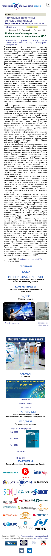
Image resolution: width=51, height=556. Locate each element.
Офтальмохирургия (21, 429)
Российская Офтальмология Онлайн (35, 536)
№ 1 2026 (14, 439)
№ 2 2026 (14, 432)
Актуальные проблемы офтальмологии (24, 23)
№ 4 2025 (14, 445)
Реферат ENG (10, 27)
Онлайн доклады (12, 323)
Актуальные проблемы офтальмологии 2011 (20, 19)
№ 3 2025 (21, 451)
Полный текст (32, 27)
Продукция (25, 399)
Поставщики (26, 407)
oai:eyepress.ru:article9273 (31, 259)
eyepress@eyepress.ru (41, 538)
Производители (25, 403)
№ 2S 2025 (20, 458)
